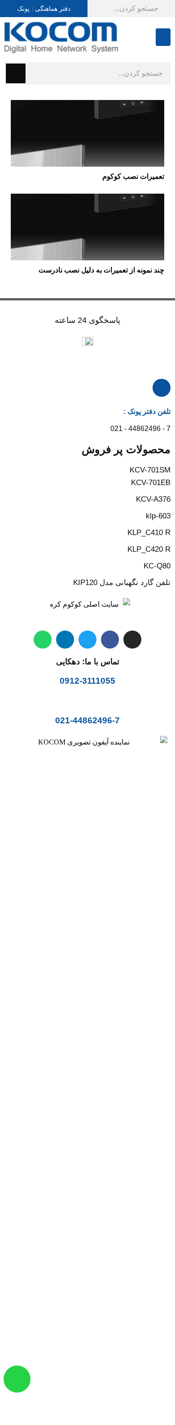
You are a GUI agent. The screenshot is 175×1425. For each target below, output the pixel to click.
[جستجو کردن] (15, 73)
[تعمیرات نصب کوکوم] (87, 106)
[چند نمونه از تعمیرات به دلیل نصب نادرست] (87, 200)
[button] (163, 37)
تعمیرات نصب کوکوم (133, 176)
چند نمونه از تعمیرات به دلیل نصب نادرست (101, 270)
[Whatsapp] (43, 640)
